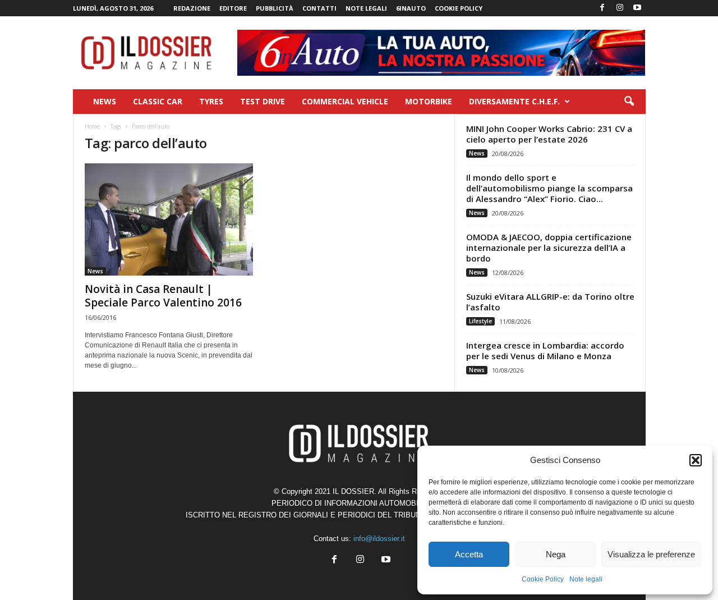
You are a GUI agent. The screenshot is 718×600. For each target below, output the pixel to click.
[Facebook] (602, 8)
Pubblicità (274, 8)
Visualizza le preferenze (651, 554)
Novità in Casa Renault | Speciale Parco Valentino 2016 (163, 296)
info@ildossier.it (379, 538)
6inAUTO (411, 8)
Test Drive (262, 101)
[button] (695, 460)
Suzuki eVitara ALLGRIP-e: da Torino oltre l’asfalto (550, 302)
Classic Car (157, 101)
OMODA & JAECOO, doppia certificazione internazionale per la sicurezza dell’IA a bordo (549, 247)
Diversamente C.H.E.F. (514, 101)
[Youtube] (637, 8)
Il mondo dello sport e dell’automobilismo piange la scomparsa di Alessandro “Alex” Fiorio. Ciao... (549, 188)
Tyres (211, 101)
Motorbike (428, 101)
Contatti (319, 8)
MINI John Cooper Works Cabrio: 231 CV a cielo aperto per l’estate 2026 (549, 134)
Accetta (469, 554)
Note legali (585, 579)
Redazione (191, 8)
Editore (233, 8)
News (104, 101)
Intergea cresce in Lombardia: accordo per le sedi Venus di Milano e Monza (545, 350)
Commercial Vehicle (345, 101)
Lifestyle (480, 321)
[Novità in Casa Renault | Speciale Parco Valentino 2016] (169, 219)
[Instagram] (620, 8)
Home (92, 126)
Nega (555, 554)
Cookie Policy (543, 579)
